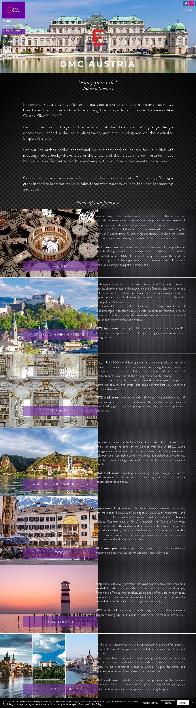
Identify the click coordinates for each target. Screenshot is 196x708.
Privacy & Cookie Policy (90, 704)
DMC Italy (10, 26)
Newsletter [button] (10, 57)
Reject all (168, 702)
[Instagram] (191, 3)
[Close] (192, 703)
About (7, 46)
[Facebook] (185, 3)
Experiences (11, 41)
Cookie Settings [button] (150, 702)
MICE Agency (12, 36)
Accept (182, 702)
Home (7, 20)
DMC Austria (11, 31)
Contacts (9, 52)
